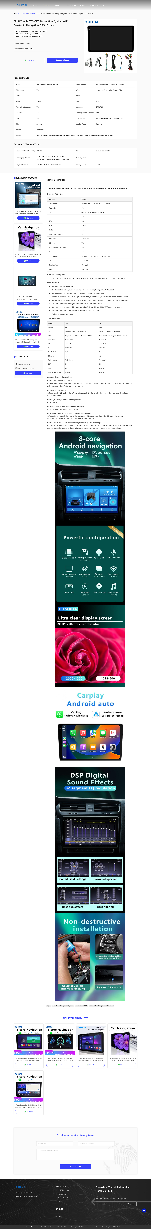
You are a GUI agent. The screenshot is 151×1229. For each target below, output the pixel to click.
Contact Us (71, 5)
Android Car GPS (81, 1006)
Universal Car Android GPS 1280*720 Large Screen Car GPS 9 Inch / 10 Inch (60, 1059)
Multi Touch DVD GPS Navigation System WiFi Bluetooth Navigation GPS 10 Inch (28, 342)
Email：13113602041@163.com (27, 1196)
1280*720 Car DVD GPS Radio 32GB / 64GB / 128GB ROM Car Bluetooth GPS (91, 1059)
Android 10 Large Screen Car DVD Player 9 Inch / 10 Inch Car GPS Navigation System (122, 1059)
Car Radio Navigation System (63, 1006)
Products (46, 5)
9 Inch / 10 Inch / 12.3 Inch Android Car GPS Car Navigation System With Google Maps (28, 256)
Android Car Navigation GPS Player (101, 1006)
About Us (58, 5)
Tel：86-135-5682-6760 (25, 1192)
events (83, 5)
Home (35, 5)
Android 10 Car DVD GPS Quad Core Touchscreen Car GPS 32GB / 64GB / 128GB (27, 299)
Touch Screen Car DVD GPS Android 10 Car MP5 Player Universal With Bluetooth (28, 1106)
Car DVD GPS (34, 14)
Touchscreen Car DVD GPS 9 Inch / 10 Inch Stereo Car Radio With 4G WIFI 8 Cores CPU (28, 214)
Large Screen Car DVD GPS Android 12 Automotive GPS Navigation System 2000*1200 (29, 1059)
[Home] (22, 5)
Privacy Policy (30, 1227)
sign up (131, 1204)
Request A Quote (62, 60)
